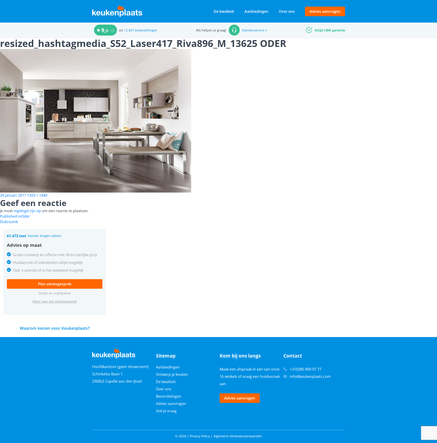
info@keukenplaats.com (310, 376)
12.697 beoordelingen (140, 30)
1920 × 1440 (37, 195)
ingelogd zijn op (27, 210)
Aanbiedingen (256, 11)
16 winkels (228, 376)
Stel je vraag (166, 410)
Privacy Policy (200, 436)
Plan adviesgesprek (54, 283)
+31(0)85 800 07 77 (305, 369)
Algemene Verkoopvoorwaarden (237, 436)
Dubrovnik (9, 221)
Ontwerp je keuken (172, 374)
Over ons (287, 11)
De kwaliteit (224, 11)
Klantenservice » (254, 30)
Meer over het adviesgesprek (55, 301)
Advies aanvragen (325, 11)
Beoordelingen (168, 396)
